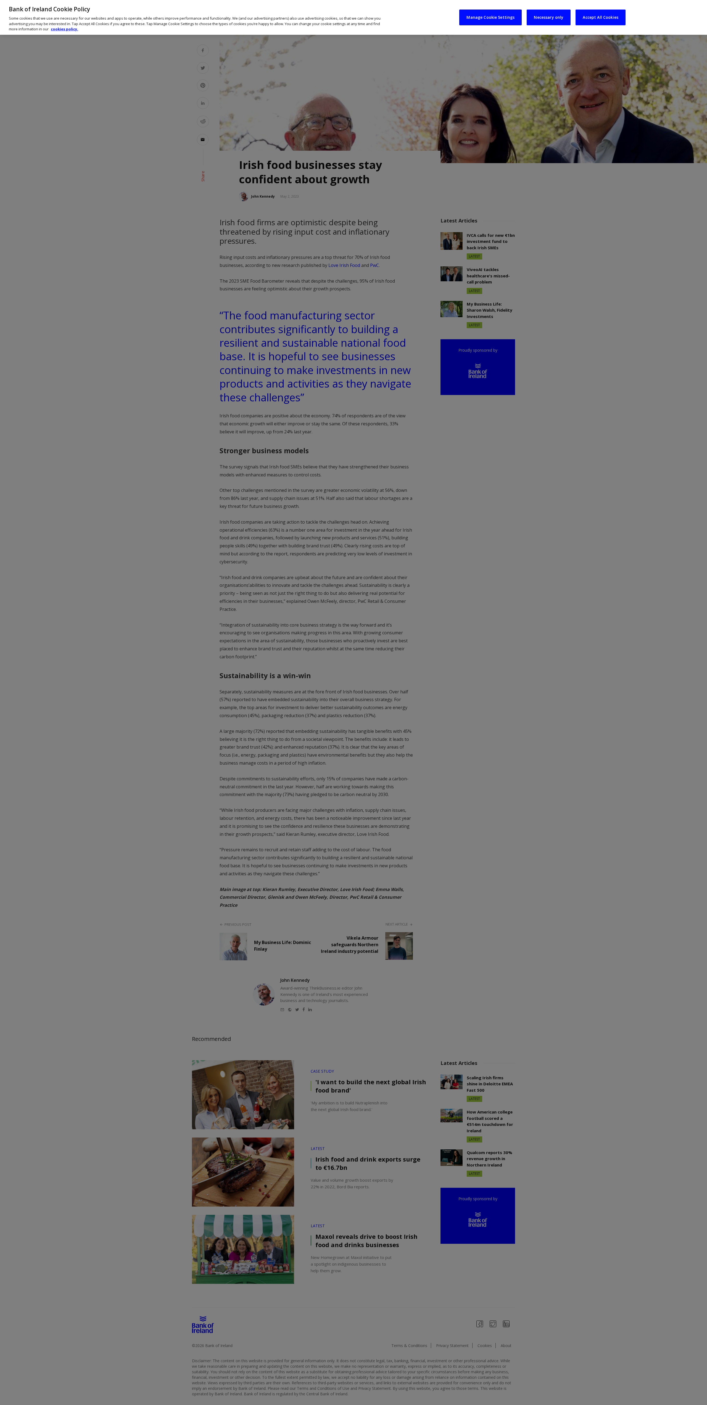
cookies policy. (64, 28)
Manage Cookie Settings (490, 17)
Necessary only (548, 17)
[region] (353, 17)
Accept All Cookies (600, 17)
